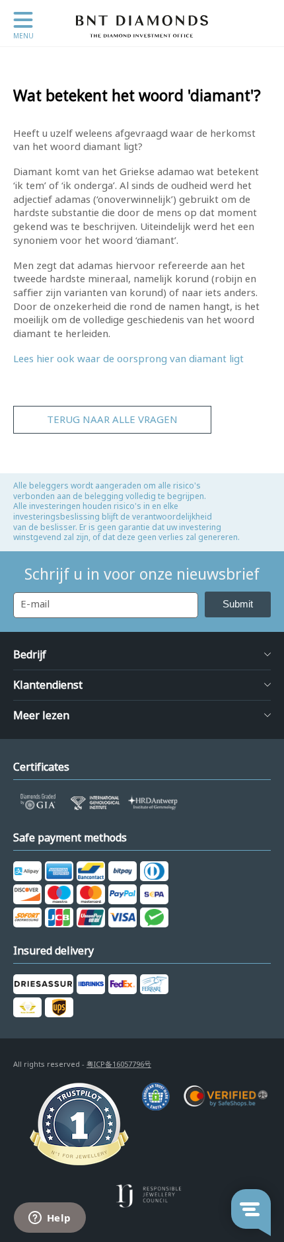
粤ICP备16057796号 (119, 1064)
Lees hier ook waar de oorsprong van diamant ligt (128, 359)
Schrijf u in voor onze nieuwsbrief (142, 574)
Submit (238, 603)
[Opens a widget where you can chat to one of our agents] (49, 1218)
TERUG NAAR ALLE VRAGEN (112, 419)
